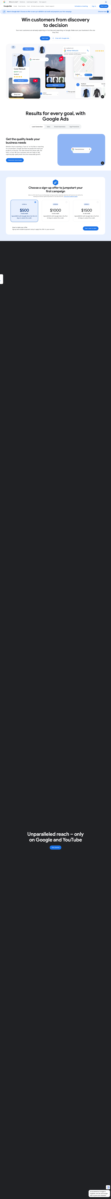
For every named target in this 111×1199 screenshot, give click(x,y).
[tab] (37, 127)
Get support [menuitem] (42, 2)
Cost (28, 6)
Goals (15, 6)
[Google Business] (4, 2)
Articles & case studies (37, 6)
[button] (102, 96)
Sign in (94, 6)
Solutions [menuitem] (22, 2)
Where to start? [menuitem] (13, 2)
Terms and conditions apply (71, 196)
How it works (22, 6)
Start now (104, 6)
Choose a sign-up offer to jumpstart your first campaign (55, 189)
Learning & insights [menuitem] (32, 2)
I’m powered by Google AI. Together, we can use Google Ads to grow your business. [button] (99, 1193)
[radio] (24, 211)
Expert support (50, 6)
